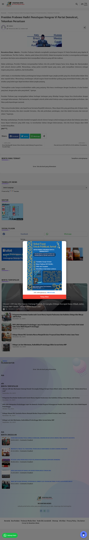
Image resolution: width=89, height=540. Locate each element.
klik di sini (51, 292)
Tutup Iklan (44, 297)
